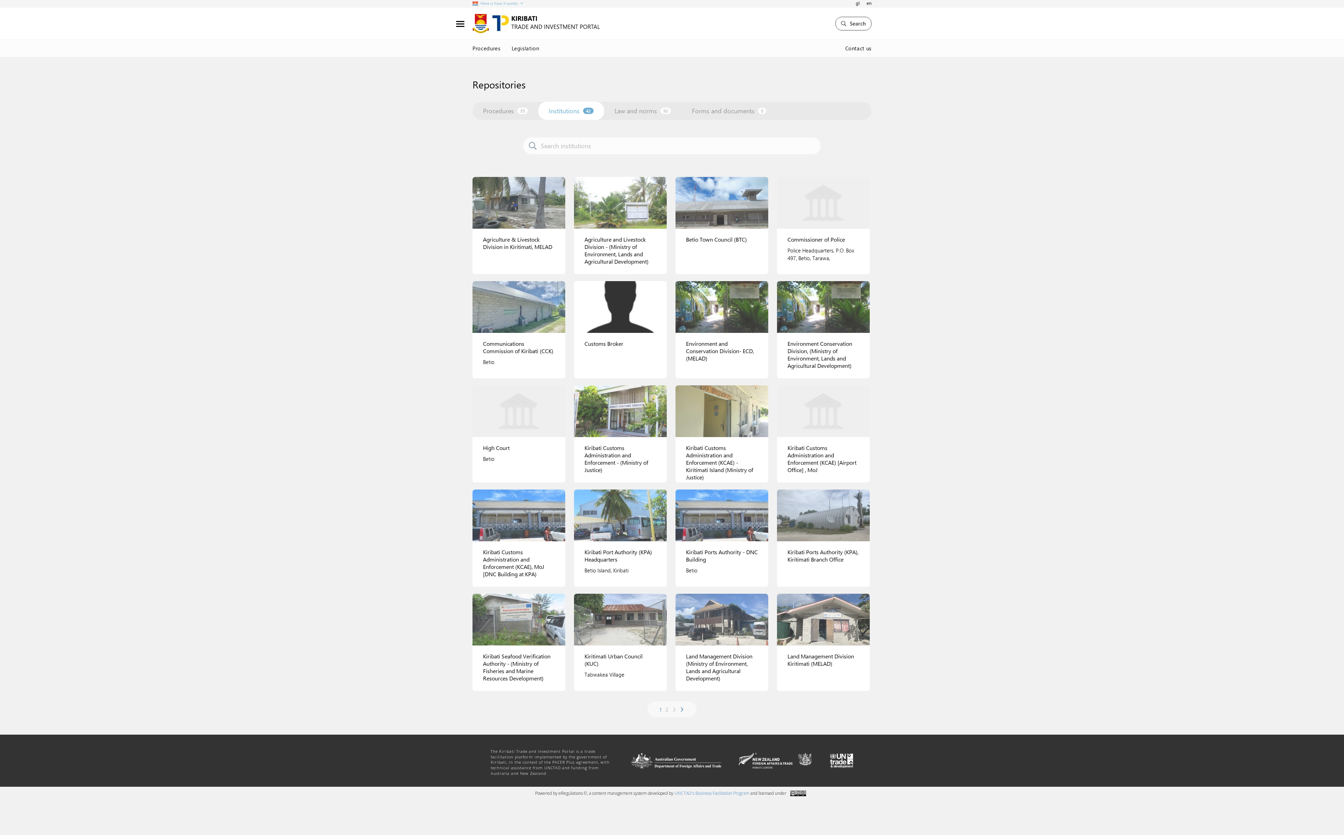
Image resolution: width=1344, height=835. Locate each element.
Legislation (525, 48)
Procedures (486, 48)
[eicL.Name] (518, 203)
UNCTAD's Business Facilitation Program (711, 793)
